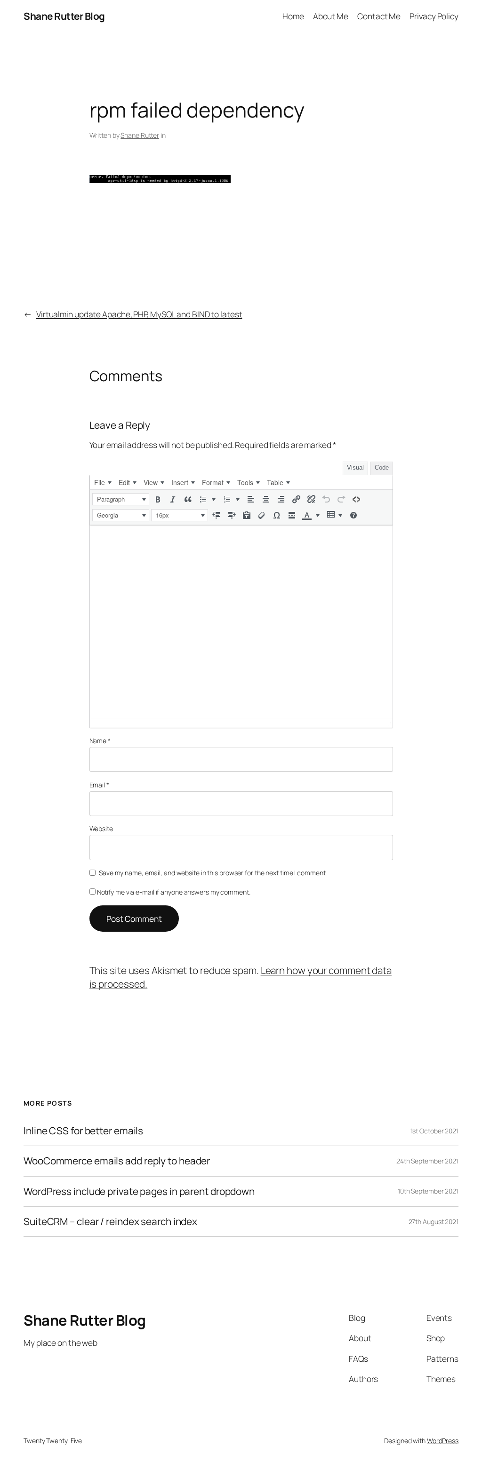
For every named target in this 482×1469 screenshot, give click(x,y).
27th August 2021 (433, 1221)
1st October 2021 (434, 1130)
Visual (355, 467)
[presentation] (102, 482)
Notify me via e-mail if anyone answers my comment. (173, 892)
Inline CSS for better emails (83, 1130)
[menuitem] (102, 482)
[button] (120, 499)
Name (100, 740)
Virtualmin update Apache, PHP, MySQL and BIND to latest (139, 314)
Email (99, 784)
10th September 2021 (428, 1190)
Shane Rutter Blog (64, 16)
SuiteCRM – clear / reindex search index (110, 1221)
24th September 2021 (427, 1160)
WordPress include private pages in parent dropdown (139, 1191)
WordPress (442, 1440)
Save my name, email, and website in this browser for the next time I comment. (213, 872)
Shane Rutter (139, 135)
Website (101, 828)
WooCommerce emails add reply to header (117, 1160)
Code (382, 467)
